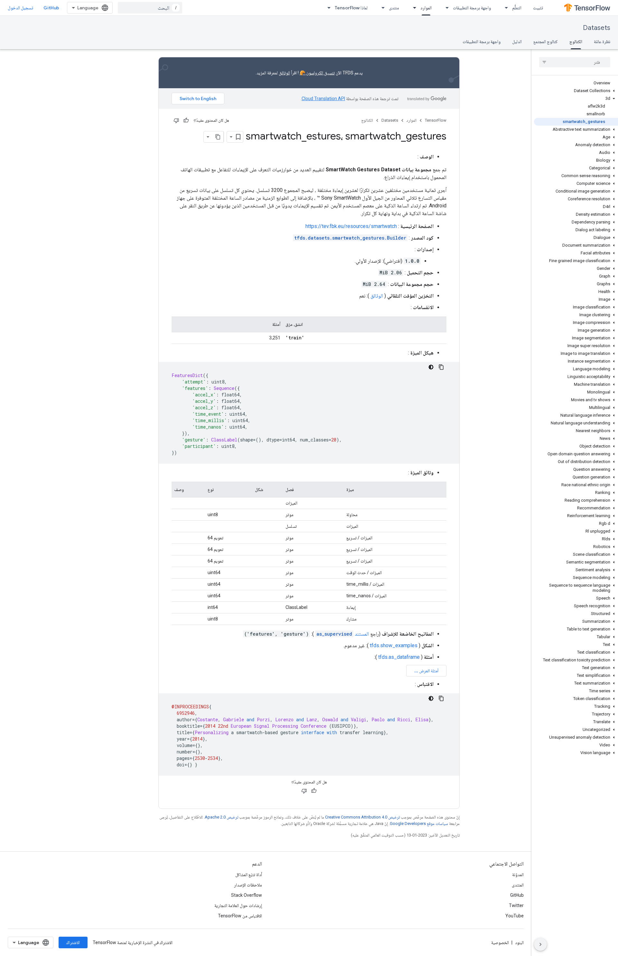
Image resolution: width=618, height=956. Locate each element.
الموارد (426, 8)
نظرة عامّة (602, 41)
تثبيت (538, 8)
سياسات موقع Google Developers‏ (419, 823)
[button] (576, 91)
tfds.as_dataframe (399, 657)
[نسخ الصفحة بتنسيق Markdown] (218, 136)
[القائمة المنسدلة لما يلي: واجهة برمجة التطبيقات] (445, 7)
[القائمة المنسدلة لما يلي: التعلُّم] (504, 7)
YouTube (514, 915)
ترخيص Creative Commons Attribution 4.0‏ (362, 817)
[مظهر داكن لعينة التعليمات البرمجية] (431, 367)
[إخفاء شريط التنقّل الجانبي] (540, 944)
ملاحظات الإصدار (248, 884)
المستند (342, 634)
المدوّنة (518, 874)
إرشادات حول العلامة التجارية (238, 905)
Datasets (596, 28)
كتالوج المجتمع (545, 41)
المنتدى (518, 884)
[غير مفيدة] (176, 120)
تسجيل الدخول (20, 7)
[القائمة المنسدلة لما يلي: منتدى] (381, 7)
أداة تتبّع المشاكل (248, 874)
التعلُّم (516, 8)
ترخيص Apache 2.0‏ (221, 817)
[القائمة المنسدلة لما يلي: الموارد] (412, 7)
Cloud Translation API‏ (323, 98)
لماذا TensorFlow (351, 8)
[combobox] (150, 8)
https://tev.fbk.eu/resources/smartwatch (351, 226)
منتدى (394, 8)
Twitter (516, 905)
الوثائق (284, 72)
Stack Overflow (246, 895)
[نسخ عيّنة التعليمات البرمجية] (441, 367)
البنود (519, 942)
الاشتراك (73, 942)
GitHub (51, 8)
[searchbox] (574, 62)
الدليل (517, 41)
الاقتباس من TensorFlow (240, 915)
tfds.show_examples (393, 645)
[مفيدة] (186, 120)
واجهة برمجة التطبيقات (472, 8)
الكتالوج (575, 41)
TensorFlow (435, 120)
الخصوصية (500, 942)
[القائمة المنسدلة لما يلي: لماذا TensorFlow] (327, 7)
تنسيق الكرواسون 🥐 (317, 72)
